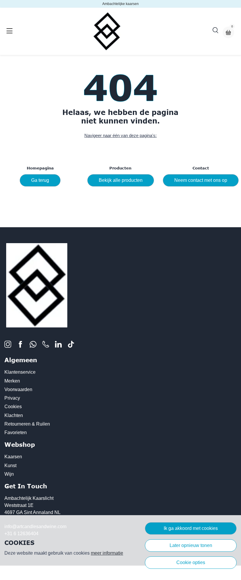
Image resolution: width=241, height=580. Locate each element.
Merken (12, 380)
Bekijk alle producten (121, 180)
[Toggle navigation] (9, 31)
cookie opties (190, 562)
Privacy (12, 398)
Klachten (13, 415)
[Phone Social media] (45, 345)
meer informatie (107, 553)
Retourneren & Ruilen (27, 423)
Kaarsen (13, 456)
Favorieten (15, 432)
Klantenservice (20, 372)
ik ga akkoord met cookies (191, 528)
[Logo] (107, 31)
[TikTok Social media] (71, 345)
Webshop (19, 444)
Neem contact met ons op (200, 180)
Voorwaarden (18, 389)
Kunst (10, 465)
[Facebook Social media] (20, 345)
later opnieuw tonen (191, 545)
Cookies (13, 406)
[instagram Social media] (7, 345)
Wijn (9, 474)
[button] (215, 31)
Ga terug (40, 180)
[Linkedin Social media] (58, 345)
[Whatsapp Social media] (33, 345)
